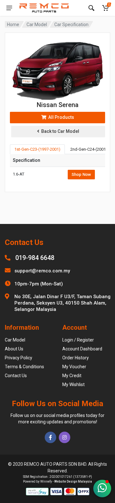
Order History (75, 357)
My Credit (71, 375)
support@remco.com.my (42, 271)
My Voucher (74, 366)
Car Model (37, 24)
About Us (14, 348)
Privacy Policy (18, 357)
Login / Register (78, 339)
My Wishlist (73, 384)
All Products (60, 117)
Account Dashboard (82, 348)
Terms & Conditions (24, 366)
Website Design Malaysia (73, 481)
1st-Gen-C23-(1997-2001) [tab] (37, 149)
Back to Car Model (59, 131)
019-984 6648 (34, 258)
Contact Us (16, 375)
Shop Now (81, 174)
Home (13, 24)
